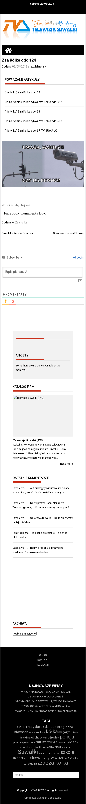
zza (41, 763)
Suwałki (28, 751)
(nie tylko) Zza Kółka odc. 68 (22, 111)
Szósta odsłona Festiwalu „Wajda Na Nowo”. (46, 701)
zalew (76, 758)
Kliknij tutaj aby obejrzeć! (16, 205)
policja (67, 737)
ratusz (41, 742)
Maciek (40, 66)
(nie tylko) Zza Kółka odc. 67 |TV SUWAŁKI (31, 130)
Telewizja (36, 757)
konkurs (40, 732)
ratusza (52, 742)
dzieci (69, 727)
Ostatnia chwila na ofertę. (46, 696)
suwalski (54, 747)
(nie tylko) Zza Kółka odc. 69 (22, 92)
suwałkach (67, 747)
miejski (22, 737)
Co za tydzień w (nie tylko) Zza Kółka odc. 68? (33, 121)
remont (62, 742)
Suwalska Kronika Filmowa (17, 233)
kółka (52, 731)
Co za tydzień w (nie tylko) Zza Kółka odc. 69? (33, 102)
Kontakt (43, 659)
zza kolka (57, 763)
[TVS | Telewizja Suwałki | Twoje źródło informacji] (8, 50)
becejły (30, 727)
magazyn (64, 732)
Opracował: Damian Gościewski (42, 797)
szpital (18, 758)
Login (80, 257)
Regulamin (43, 664)
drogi (61, 727)
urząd (47, 758)
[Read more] (66, 463)
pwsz (26, 742)
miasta (75, 732)
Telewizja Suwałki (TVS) (28, 440)
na (29, 737)
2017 (22, 727)
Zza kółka (21, 222)
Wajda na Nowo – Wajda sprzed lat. (46, 691)
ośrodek (53, 737)
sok (75, 742)
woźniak (61, 757)
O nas (43, 655)
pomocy (18, 742)
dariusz (51, 727)
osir (45, 737)
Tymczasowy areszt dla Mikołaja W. (46, 706)
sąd (25, 758)
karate (32, 732)
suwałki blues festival (49, 753)
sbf (70, 742)
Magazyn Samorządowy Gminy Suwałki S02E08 (46, 710)
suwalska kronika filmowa (34, 747)
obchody (37, 737)
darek (39, 727)
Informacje (20, 732)
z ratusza (30, 763)
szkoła (67, 752)
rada (32, 742)
